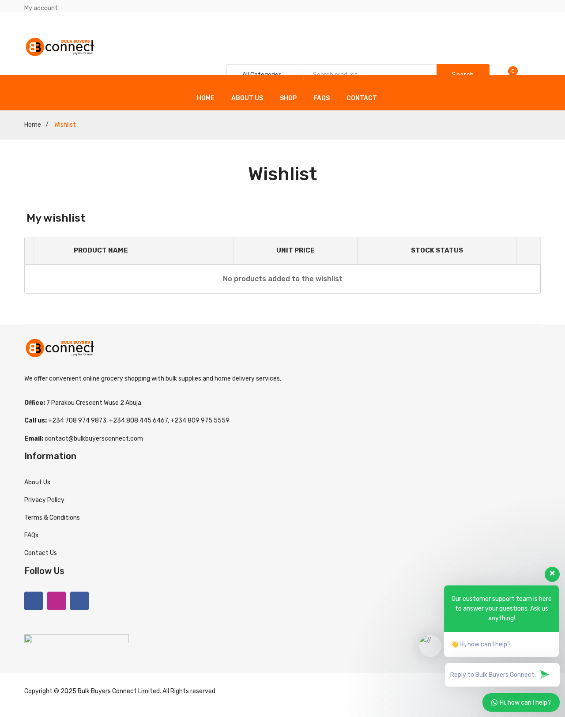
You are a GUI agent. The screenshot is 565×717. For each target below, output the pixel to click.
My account (41, 8)
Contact (362, 98)
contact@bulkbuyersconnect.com (94, 438)
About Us (247, 98)
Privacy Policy (44, 500)
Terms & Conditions (52, 517)
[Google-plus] (79, 601)
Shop (288, 98)
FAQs (321, 98)
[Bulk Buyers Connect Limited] (60, 46)
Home (206, 98)
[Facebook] (33, 601)
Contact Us (40, 553)
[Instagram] (56, 601)
